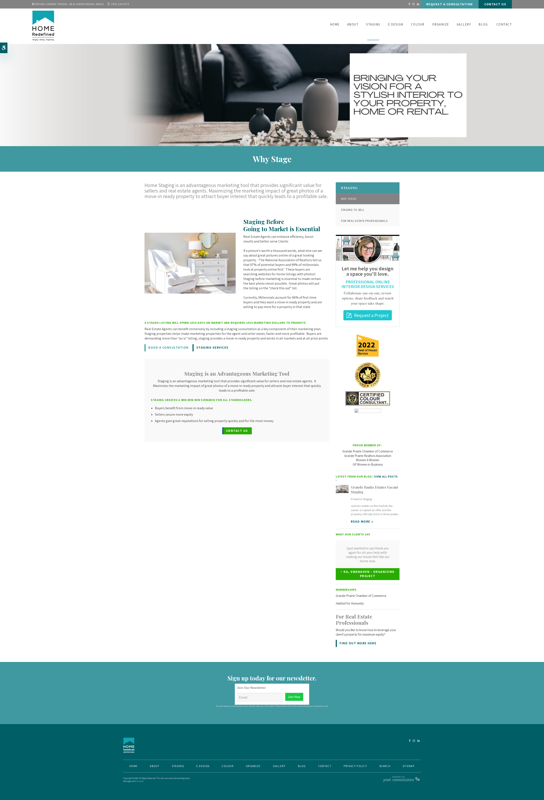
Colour (418, 24)
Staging (373, 24)
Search (384, 766)
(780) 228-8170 (120, 4)
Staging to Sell (352, 210)
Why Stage (348, 199)
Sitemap (409, 766)
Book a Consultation (168, 347)
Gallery (464, 24)
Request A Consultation (449, 4)
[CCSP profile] (368, 375)
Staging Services (212, 347)
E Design (395, 24)
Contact (504, 24)
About (353, 24)
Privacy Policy (355, 766)
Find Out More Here (358, 643)
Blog (483, 24)
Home (335, 24)
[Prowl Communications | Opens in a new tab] (402, 781)
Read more (360, 521)
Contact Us (495, 4)
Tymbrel (140, 781)
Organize (440, 24)
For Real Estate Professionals (364, 221)
